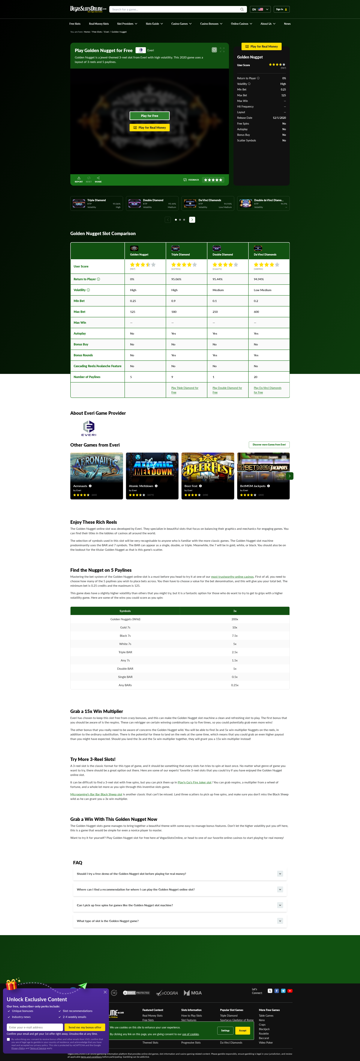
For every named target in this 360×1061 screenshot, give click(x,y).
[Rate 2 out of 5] (209, 179)
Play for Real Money (152, 127)
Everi (106, 31)
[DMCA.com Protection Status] (136, 993)
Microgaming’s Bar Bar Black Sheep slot (96, 794)
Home (87, 31)
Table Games (266, 1015)
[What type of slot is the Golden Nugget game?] (280, 921)
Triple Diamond (229, 1015)
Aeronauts (80, 486)
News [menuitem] (287, 23)
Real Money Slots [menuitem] (99, 23)
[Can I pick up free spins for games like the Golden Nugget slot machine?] (280, 905)
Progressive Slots (191, 1042)
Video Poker (266, 1042)
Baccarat (264, 1038)
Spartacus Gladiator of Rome (237, 1020)
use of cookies (190, 1034)
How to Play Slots (191, 1015)
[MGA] (193, 993)
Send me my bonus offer (85, 1027)
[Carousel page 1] (176, 220)
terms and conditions (91, 1056)
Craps (262, 1024)
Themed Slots (150, 1042)
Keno (262, 1020)
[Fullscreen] (222, 50)
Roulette (264, 1033)
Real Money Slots (152, 1015)
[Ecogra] (167, 993)
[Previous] (168, 220)
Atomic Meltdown (141, 486)
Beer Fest (190, 486)
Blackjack (264, 1029)
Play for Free (149, 116)
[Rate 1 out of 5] (205, 179)
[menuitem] (127, 23)
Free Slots (97, 31)
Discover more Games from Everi (269, 444)
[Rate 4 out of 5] (216, 179)
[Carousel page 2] (180, 220)
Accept (242, 1030)
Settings (225, 1030)
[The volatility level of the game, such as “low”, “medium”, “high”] (249, 83)
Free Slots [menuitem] (74, 23)
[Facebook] (276, 991)
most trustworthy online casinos (232, 576)
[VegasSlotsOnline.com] (88, 9)
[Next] (192, 220)
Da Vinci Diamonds (231, 1042)
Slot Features (188, 1020)
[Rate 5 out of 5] (220, 179)
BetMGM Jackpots (253, 486)
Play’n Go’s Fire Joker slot (195, 782)
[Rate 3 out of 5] (213, 179)
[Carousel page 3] (184, 220)
